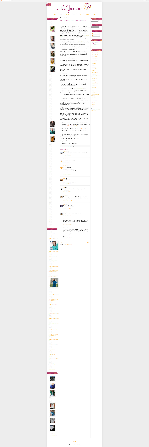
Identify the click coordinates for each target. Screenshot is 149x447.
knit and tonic (94, 74)
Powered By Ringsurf (54, 435)
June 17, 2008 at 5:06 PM (67, 208)
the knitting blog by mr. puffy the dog (95, 95)
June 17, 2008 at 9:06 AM (67, 183)
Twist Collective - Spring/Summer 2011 (52, 364)
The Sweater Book (52, 234)
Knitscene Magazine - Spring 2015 (53, 239)
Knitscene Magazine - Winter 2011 (53, 359)
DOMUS (74, 441)
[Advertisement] (95, 130)
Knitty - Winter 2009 (52, 369)
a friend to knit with (95, 52)
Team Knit (64, 159)
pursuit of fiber (94, 92)
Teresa (64, 187)
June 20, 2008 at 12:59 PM (67, 224)
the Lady (64, 195)
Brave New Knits (52, 354)
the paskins (93, 98)
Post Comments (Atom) (68, 244)
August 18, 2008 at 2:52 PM (67, 237)
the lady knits (94, 97)
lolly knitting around (95, 83)
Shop (80, 14)
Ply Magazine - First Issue (53, 304)
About (55, 14)
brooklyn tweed (94, 59)
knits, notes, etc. (94, 78)
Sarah (79, 41)
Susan (64, 212)
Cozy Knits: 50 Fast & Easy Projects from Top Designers (53, 271)
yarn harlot (93, 104)
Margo (82, 41)
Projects (74, 14)
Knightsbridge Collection (53, 256)
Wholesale (87, 14)
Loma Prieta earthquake (78, 88)
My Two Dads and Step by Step (72, 125)
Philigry (64, 204)
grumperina (93, 70)
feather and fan (94, 67)
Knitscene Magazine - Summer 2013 (54, 314)
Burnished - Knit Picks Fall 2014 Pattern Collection (53, 261)
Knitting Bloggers (54, 433)
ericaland (93, 65)
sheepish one (65, 151)
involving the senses (95, 72)
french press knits (94, 68)
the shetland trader (94, 100)
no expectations (94, 85)
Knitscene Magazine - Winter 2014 (53, 252)
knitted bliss (93, 80)
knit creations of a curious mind (95, 76)
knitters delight (94, 82)
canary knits (93, 61)
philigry (93, 90)
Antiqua (88, 242)
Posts (93, 33)
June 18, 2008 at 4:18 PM (67, 215)
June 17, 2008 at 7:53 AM (67, 174)
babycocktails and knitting (96, 54)
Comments (94, 35)
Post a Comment (64, 240)
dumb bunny (94, 63)
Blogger (80, 444)
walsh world (93, 102)
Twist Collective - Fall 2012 (53, 344)
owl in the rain (94, 87)
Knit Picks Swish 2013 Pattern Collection (53, 289)
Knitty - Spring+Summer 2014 (54, 266)
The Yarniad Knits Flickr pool (95, 44)
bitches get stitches (94, 58)
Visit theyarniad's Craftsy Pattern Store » (95, 110)
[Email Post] (74, 146)
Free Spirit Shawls (52, 308)
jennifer (64, 178)
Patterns (67, 14)
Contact (94, 14)
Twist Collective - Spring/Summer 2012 (52, 350)
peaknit (93, 89)
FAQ (61, 14)
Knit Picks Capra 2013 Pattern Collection (53, 295)
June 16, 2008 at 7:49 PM (67, 155)
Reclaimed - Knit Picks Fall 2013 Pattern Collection (53, 300)
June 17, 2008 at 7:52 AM (67, 162)
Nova (61, 242)
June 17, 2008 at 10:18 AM (67, 200)
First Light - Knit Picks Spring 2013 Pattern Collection (53, 330)
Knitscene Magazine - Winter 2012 (53, 340)
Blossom (80, 128)
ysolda (93, 106)
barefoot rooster (94, 56)
